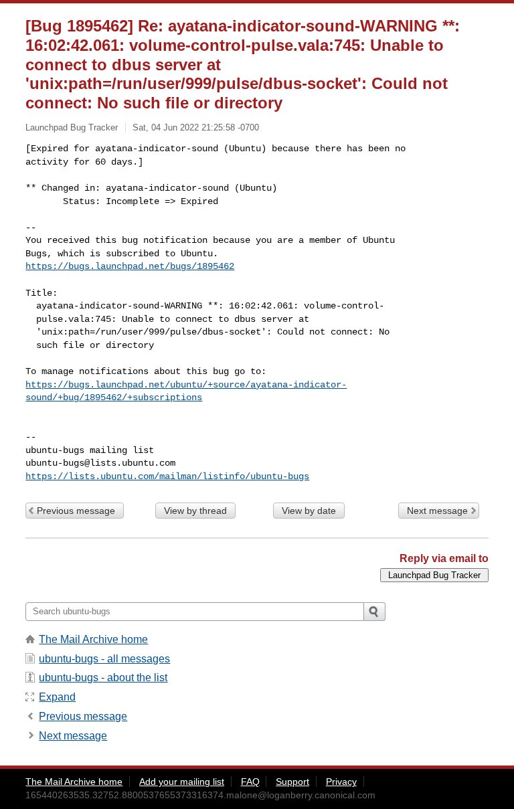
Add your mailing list (181, 781)
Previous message (76, 510)
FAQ (250, 781)
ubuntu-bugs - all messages (104, 658)
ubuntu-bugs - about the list (103, 677)
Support (292, 781)
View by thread (195, 510)
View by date (309, 510)
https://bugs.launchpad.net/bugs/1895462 (129, 266)
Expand (57, 697)
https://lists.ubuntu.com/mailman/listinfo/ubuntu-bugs (167, 476)
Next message (437, 510)
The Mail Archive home (93, 639)
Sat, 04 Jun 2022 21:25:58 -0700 (196, 127)
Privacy (341, 781)
